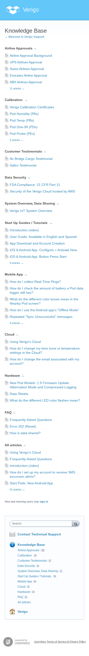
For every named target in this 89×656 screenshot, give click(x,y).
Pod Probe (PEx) (22, 134)
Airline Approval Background (31, 55)
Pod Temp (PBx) (22, 120)
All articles (15, 445)
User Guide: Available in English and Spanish (43, 237)
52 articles (17, 489)
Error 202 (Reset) (23, 426)
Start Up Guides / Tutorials (29, 223)
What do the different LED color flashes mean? (45, 400)
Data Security (18, 177)
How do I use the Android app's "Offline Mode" (44, 310)
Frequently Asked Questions (31, 420)
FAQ (10, 412)
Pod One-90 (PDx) (23, 127)
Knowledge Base (31, 545)
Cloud (12, 334)
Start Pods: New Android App (31, 483)
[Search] (76, 523)
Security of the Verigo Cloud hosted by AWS (42, 191)
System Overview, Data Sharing (32, 203)
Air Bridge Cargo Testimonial (31, 159)
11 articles (17, 88)
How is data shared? (25, 433)
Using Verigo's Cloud (25, 342)
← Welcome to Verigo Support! (24, 37)
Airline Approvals (21, 48)
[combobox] (42, 523)
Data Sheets (19, 394)
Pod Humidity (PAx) (24, 114)
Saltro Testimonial (23, 165)
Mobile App (16, 274)
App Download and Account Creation (37, 243)
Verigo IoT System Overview (31, 211)
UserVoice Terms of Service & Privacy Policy (60, 641)
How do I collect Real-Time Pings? (35, 282)
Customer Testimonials (25, 151)
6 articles (16, 140)
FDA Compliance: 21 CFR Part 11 (35, 185)
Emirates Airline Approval (28, 75)
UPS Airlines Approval (26, 62)
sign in (44, 501)
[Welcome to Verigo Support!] (22, 10)
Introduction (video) (24, 230)
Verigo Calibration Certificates (32, 107)
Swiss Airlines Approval (27, 69)
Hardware (14, 375)
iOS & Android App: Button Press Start (38, 256)
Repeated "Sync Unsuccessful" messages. (41, 317)
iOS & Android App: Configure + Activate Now (43, 250)
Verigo (23, 611)
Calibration (16, 100)
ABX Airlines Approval (26, 82)
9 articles (16, 263)
